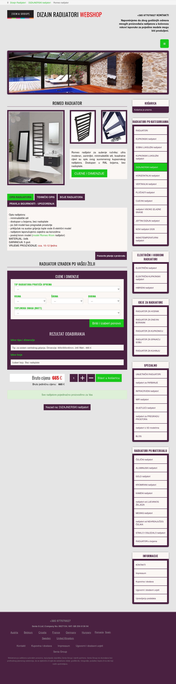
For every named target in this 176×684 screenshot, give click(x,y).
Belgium (28, 632)
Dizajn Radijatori (18, 2)
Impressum (141, 573)
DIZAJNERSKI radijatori (40, 2)
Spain (108, 632)
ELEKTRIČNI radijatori (146, 267)
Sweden (46, 638)
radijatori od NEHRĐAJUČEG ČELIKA (149, 523)
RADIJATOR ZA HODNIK (147, 311)
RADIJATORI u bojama (146, 541)
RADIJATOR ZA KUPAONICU (149, 330)
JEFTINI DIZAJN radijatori (148, 220)
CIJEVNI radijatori (144, 200)
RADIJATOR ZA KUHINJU (148, 350)
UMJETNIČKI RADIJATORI (148, 374)
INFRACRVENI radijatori (147, 390)
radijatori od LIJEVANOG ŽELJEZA (147, 503)
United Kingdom (65, 638)
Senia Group (60, 651)
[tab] (20, 197)
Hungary (86, 632)
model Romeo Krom (43, 235)
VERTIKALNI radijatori (146, 183)
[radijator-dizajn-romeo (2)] (83, 126)
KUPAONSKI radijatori (146, 138)
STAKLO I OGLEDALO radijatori (150, 532)
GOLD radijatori (143, 476)
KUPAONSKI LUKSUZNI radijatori (147, 157)
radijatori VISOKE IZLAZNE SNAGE (148, 211)
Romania (99, 632)
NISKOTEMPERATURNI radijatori (147, 239)
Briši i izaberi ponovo (106, 323)
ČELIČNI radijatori (144, 459)
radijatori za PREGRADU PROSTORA (147, 418)
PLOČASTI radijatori (145, 192)
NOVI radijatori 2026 (145, 229)
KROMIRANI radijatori (146, 484)
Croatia (42, 632)
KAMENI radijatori (144, 493)
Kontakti (21, 645)
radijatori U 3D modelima (147, 427)
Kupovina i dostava (145, 581)
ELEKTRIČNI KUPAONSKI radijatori (148, 278)
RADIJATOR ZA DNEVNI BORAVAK (147, 321)
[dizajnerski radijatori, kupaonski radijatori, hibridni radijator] (36, 147)
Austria (14, 632)
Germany (71, 632)
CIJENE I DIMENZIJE (89, 173)
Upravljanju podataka (146, 598)
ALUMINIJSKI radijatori (146, 467)
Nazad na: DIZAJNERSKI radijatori (67, 407)
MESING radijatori (144, 512)
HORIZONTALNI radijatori (148, 175)
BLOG (138, 436)
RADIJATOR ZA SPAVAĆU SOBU (148, 341)
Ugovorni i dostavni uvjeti (147, 589)
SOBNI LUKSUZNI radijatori (149, 147)
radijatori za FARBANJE (147, 382)
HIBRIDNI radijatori (145, 287)
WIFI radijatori (142, 399)
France (56, 632)
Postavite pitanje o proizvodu (111, 255)
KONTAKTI (141, 564)
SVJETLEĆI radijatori (146, 407)
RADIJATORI (142, 130)
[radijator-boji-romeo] (114, 126)
